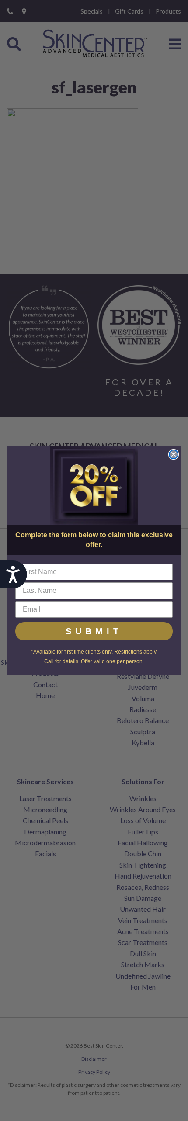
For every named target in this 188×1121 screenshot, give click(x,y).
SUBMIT (94, 631)
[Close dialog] (173, 454)
